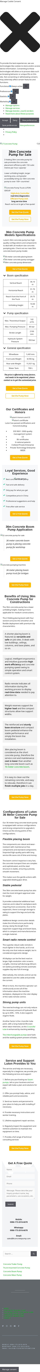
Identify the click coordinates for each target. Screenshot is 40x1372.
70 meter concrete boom (17, 766)
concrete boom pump (14, 1314)
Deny (15, 120)
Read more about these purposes (19, 113)
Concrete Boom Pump (12, 1271)
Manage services (12, 108)
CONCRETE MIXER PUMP (14, 1316)
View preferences (29, 120)
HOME (6, 1308)
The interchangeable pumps (15, 1034)
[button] (20, 32)
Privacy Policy (11, 132)
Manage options (12, 105)
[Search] (34, 1253)
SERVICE (7, 1318)
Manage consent (9, 1369)
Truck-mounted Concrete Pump (16, 1267)
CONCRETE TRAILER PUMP (15, 1310)
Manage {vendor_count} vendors (19, 111)
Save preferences (9, 125)
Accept (5, 120)
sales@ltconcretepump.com (19, 1238)
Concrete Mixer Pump (12, 1275)
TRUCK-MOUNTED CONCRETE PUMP (18, 1312)
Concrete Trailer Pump (12, 1264)
